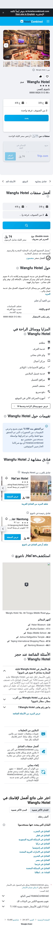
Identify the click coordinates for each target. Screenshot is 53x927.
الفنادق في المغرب (41, 831)
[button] (3, 12)
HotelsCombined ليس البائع (35, 895)
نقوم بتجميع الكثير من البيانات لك (33, 901)
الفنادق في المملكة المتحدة (38, 868)
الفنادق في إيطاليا (42, 872)
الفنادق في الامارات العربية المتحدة (35, 851)
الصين (32, 919)
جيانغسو (16, 919)
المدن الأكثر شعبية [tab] (19, 809)
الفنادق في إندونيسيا (41, 847)
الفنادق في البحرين (41, 855)
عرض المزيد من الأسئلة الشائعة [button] (26, 713)
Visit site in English (25, 14)
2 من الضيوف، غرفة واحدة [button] (34, 110)
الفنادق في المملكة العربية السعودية (34, 839)
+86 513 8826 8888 (39, 92)
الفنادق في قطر (43, 835)
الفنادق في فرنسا (42, 864)
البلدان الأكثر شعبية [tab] (40, 809)
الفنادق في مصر (43, 859)
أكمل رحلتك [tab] (43, 816)
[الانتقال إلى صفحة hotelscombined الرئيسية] (31, 21)
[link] (34, 504)
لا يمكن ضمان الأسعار (30, 887)
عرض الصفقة (12, 496)
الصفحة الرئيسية (44, 919)
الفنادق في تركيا (43, 843)
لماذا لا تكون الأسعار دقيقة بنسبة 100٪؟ (29, 906)
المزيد (47, 293)
